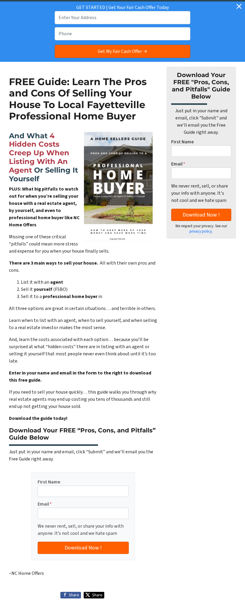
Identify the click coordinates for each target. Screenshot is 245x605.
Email (45, 504)
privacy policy (200, 231)
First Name (49, 482)
